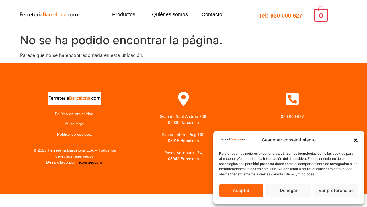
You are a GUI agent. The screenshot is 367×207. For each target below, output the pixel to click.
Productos (123, 14)
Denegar (289, 190)
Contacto (212, 14)
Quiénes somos (170, 14)
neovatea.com (89, 162)
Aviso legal (74, 124)
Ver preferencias (336, 190)
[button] (355, 140)
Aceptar (241, 190)
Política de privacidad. (75, 114)
